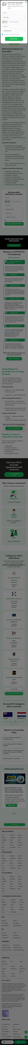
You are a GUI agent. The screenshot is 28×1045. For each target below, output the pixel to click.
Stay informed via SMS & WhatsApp (11, 34)
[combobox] (5, 22)
